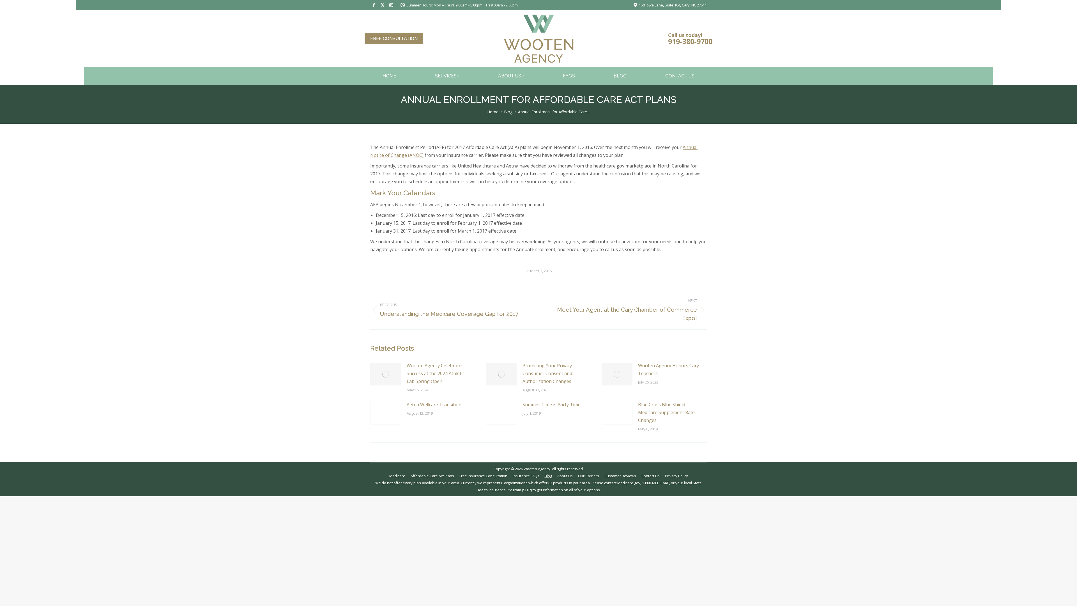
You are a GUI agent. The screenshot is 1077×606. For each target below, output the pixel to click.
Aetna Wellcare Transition (434, 404)
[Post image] (385, 374)
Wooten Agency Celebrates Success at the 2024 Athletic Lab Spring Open (435, 373)
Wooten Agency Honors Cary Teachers (668, 369)
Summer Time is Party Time (552, 404)
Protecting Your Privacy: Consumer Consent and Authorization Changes (548, 373)
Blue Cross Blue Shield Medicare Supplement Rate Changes (666, 412)
